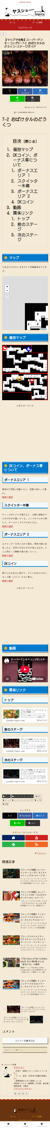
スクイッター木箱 (28, 183)
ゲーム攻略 (37, 1116)
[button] (32, 99)
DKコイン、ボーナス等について (25, 159)
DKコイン (26, 201)
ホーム (13, 1116)
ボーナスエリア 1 (28, 172)
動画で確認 (7, 497)
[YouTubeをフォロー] (36, 837)
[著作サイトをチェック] (13, 837)
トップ (24, 218)
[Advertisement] (25, 433)
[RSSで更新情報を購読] (36, 844)
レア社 (39, 800)
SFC (39, 796)
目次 (17, 141)
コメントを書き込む (25, 1040)
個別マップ (23, 149)
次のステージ (28, 237)
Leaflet (44, 329)
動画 (17, 207)
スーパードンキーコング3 (23, 796)
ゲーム (7, 796)
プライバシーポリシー (23, 1088)
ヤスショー (19, 1067)
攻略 (6, 804)
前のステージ (28, 226)
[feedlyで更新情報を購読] (13, 844)
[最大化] (7, 297)
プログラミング (25, 1120)
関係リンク (23, 213)
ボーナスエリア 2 (28, 193)
